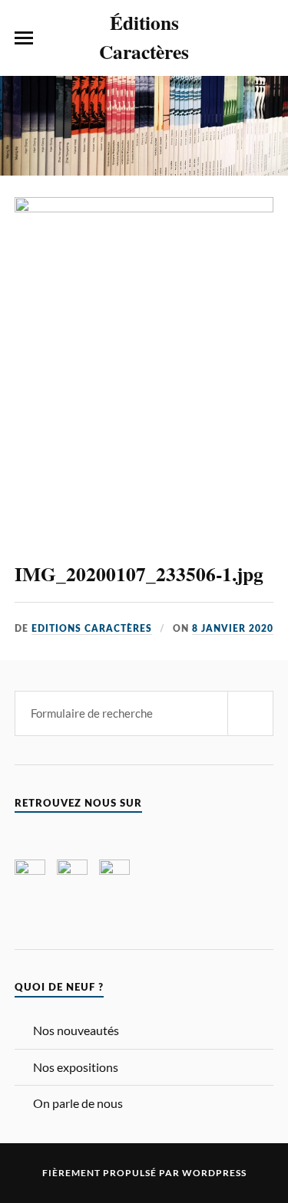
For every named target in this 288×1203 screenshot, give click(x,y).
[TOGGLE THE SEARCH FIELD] (264, 38)
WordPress (214, 1172)
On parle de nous (78, 1103)
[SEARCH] (250, 713)
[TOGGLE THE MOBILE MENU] (24, 38)
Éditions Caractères (144, 37)
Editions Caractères (91, 628)
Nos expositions (75, 1067)
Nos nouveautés (76, 1030)
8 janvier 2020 (232, 628)
